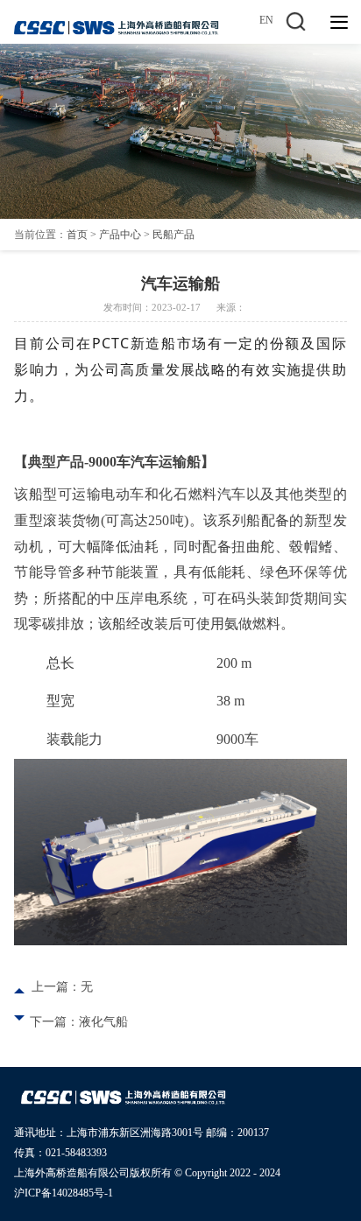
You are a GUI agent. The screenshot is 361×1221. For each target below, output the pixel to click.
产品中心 (120, 234)
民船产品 (173, 234)
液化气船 (103, 1021)
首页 (77, 234)
